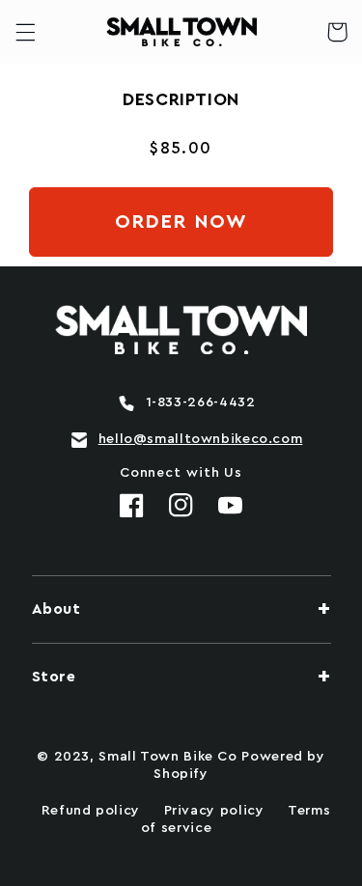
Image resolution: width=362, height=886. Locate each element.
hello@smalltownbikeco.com (200, 439)
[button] (25, 32)
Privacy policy (214, 810)
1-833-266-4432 (201, 402)
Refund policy (91, 810)
